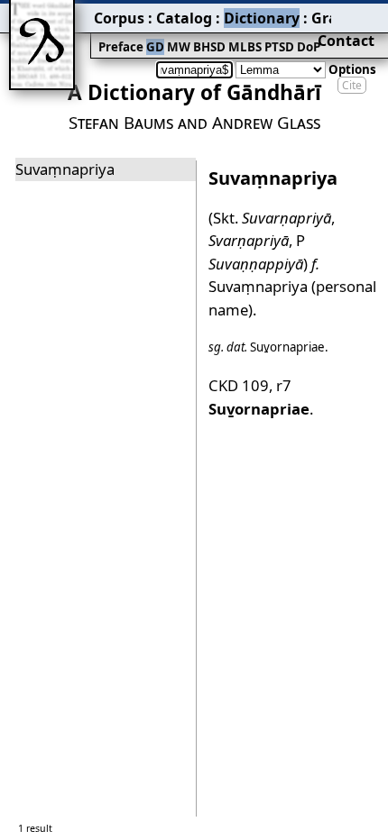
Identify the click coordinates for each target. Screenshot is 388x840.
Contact (346, 40)
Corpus (119, 18)
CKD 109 (238, 385)
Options (352, 69)
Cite (352, 85)
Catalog (184, 18)
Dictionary (262, 18)
